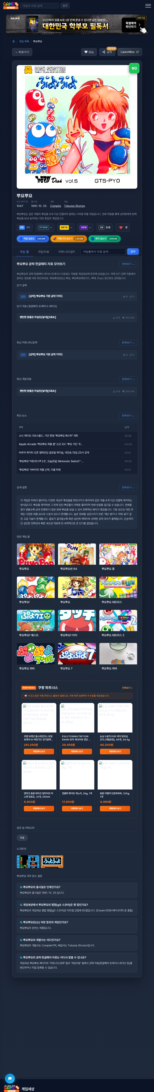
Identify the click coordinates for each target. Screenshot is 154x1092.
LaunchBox (128, 51)
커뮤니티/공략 (67, 251)
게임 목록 (24, 41)
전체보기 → (128, 263)
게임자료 (43, 251)
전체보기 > (127, 687)
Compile (55, 206)
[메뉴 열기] (148, 5)
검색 (65, 5)
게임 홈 (24, 251)
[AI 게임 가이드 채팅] (10, 1079)
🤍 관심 (89, 51)
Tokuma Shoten (74, 206)
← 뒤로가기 (22, 51)
